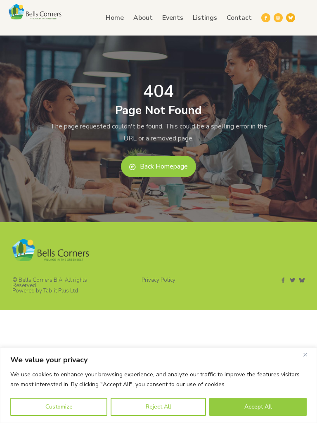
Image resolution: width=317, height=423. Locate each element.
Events (172, 17)
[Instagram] (278, 17)
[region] (158, 385)
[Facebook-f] (265, 17)
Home (115, 17)
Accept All (258, 407)
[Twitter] (292, 280)
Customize (59, 407)
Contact (239, 17)
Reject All (158, 407)
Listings (205, 17)
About (143, 17)
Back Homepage (164, 166)
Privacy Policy (158, 280)
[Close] (308, 354)
